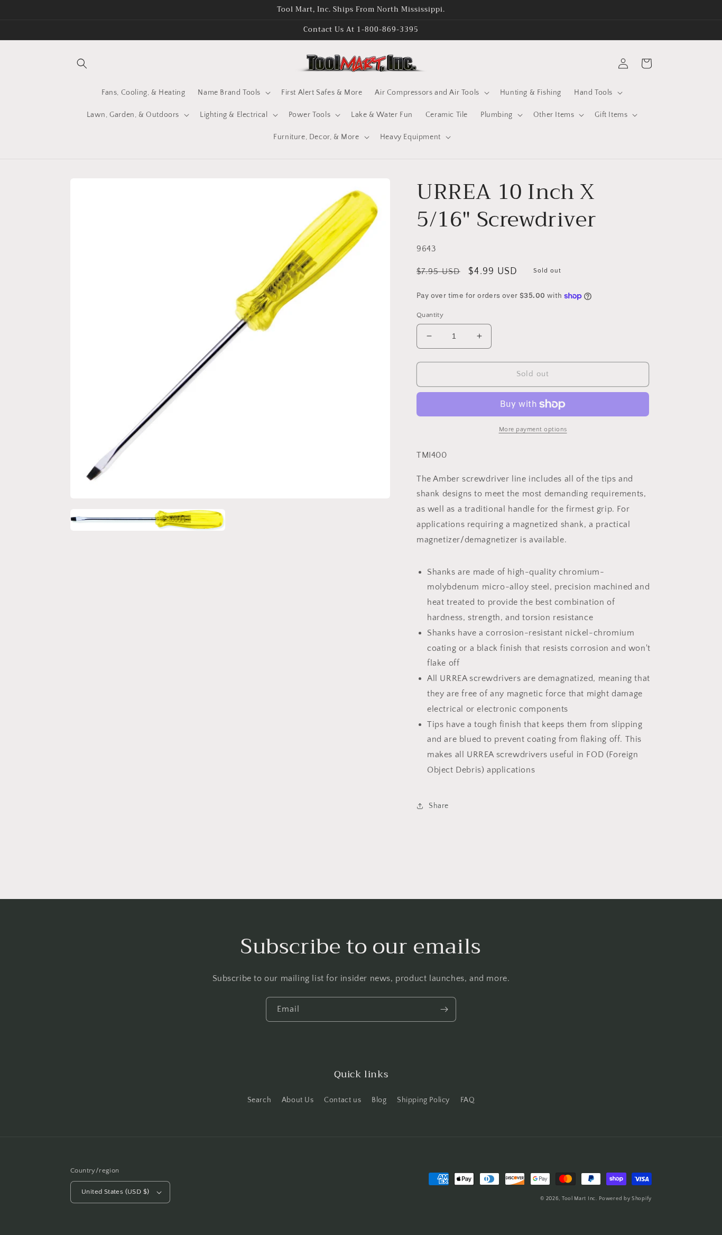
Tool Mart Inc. (579, 1199)
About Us (298, 1100)
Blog (379, 1100)
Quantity (429, 315)
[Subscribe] (444, 1009)
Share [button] (439, 806)
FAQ (467, 1100)
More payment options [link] (533, 429)
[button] (82, 63)
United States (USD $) (115, 1191)
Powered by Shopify (625, 1199)
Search (259, 1100)
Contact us (342, 1100)
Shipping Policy (423, 1100)
